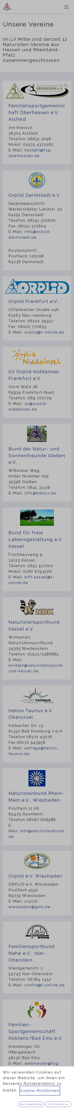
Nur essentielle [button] (31, 1104)
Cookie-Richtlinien (39, 1090)
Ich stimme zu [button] (58, 1104)
